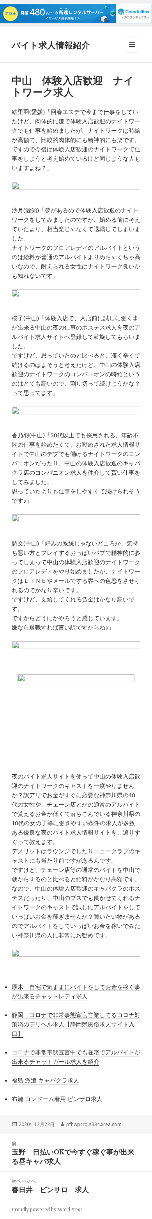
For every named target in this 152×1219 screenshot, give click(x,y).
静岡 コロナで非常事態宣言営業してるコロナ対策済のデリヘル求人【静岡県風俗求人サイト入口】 (76, 1024)
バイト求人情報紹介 (51, 45)
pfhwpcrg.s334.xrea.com (94, 1124)
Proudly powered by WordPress (47, 1209)
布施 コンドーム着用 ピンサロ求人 (57, 1099)
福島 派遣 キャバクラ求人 (45, 1080)
